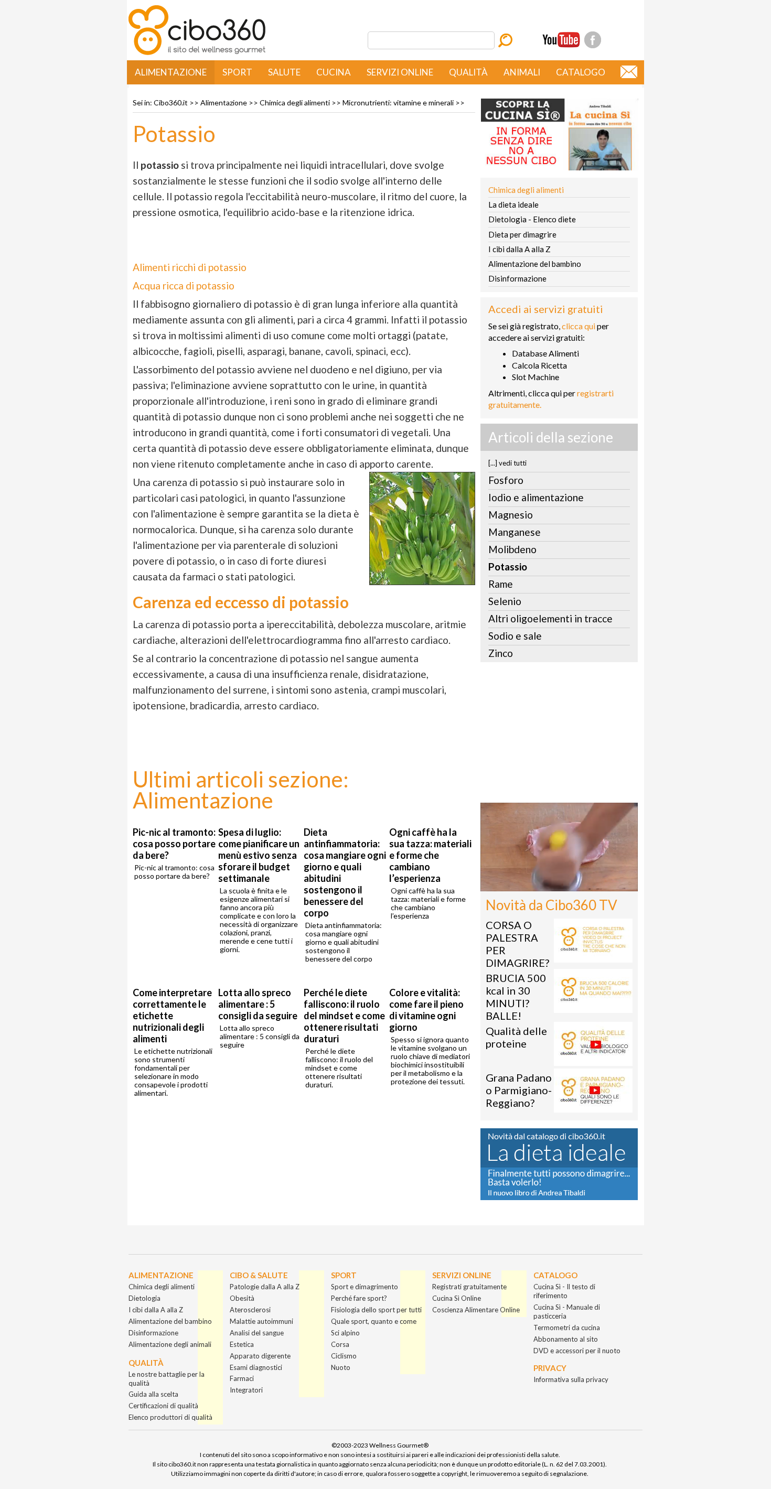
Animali (522, 72)
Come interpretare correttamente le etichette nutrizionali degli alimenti (172, 1015)
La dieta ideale (513, 204)
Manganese (514, 532)
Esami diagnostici (256, 1367)
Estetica (242, 1344)
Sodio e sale (515, 636)
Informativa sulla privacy (570, 1379)
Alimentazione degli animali (169, 1344)
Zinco (500, 653)
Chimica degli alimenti (295, 102)
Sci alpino (345, 1333)
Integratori (246, 1390)
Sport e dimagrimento (364, 1286)
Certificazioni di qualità (163, 1405)
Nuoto (340, 1367)
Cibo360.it (171, 102)
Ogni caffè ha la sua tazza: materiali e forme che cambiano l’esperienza (430, 855)
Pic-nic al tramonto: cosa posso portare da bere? (174, 843)
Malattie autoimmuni (261, 1321)
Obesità (242, 1298)
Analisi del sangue (257, 1333)
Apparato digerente (260, 1356)
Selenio (504, 601)
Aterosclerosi (250, 1309)
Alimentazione (171, 72)
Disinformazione (517, 278)
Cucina (333, 72)
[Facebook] (592, 39)
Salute (284, 72)
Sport (237, 72)
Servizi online (400, 72)
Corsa (340, 1344)
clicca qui (578, 326)
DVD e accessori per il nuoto (576, 1350)
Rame (500, 584)
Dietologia (144, 1298)
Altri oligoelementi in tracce (550, 618)
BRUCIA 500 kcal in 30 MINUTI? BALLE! (516, 997)
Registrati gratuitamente (469, 1286)
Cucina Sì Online (456, 1298)
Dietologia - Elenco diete (532, 219)
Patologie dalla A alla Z (264, 1286)
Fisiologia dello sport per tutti (376, 1309)
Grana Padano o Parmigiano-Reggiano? (519, 1090)
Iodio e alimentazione (536, 497)
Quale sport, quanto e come (373, 1321)
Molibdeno (512, 549)
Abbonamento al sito (565, 1339)
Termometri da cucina (566, 1327)
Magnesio (510, 515)
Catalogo (580, 72)
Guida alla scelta (153, 1394)
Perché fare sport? (359, 1298)
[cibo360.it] (196, 53)
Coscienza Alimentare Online (476, 1309)
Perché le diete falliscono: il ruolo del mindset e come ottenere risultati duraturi (344, 1015)
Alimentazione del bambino (534, 263)
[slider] (547, 883)
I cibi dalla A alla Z (519, 249)
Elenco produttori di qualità (170, 1417)
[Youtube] (561, 39)
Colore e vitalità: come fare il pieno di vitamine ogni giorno (426, 1010)
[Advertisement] (559, 735)
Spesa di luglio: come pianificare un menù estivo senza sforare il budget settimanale (258, 855)
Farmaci (242, 1378)
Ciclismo (344, 1356)
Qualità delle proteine (516, 1037)
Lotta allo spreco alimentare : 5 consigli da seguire (257, 1004)
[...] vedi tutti (507, 463)
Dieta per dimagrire (522, 234)
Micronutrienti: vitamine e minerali (398, 102)
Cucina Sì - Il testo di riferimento (564, 1291)
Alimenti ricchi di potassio (190, 267)
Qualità (468, 72)
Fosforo (505, 480)
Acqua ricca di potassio (183, 285)
